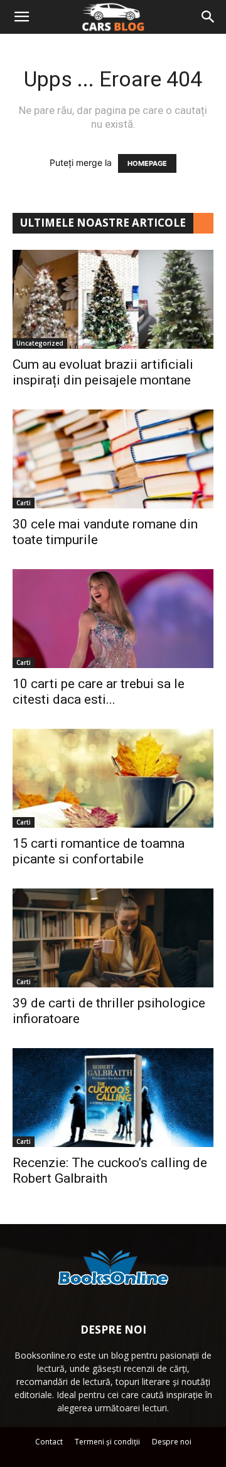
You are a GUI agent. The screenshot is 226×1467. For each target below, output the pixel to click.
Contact (49, 1441)
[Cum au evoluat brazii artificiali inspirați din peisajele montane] (113, 299)
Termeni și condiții (107, 1441)
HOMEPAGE (147, 163)
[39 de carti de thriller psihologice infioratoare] (113, 937)
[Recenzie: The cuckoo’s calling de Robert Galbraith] (113, 1097)
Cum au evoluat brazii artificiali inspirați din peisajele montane (103, 372)
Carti (23, 502)
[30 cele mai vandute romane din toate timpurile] (113, 458)
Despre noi (171, 1441)
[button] (21, 17)
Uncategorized (39, 343)
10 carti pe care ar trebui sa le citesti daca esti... (99, 691)
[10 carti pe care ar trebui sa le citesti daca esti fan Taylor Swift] (113, 618)
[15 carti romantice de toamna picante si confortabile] (113, 778)
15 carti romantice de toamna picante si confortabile (99, 851)
